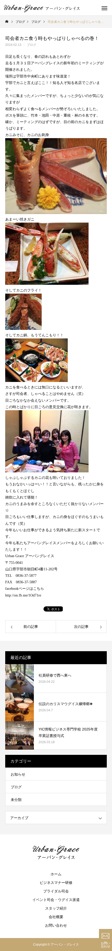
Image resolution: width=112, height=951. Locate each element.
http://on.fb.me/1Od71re (23, 595)
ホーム (56, 874)
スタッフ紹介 (56, 908)
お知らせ (18, 774)
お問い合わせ (56, 925)
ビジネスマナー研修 (56, 883)
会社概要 (56, 917)
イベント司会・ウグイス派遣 (56, 900)
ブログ (31, 45)
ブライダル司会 (56, 891)
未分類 (16, 800)
